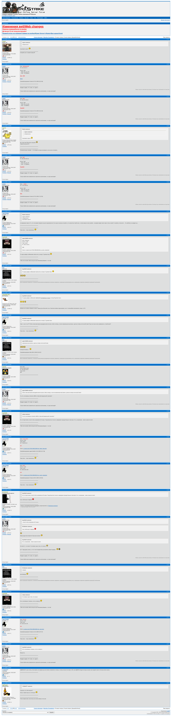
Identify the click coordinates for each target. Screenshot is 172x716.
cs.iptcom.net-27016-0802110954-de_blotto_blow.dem (35, 448)
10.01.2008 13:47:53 (6, 591)
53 (10, 37)
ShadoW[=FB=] (6, 294)
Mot (3, 267)
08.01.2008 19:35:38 (6, 364)
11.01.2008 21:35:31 (6, 667)
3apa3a (4, 366)
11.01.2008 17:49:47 (6, 643)
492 (21, 37)
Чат (35, 17)
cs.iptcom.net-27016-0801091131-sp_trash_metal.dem (35, 475)
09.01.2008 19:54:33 (6, 564)
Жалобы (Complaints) (49, 37)
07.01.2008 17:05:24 (6, 155)
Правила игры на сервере (11, 33)
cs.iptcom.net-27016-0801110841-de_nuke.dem (33, 629)
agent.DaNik (5, 213)
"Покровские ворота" (53, 505)
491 (19, 37)
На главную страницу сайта (8, 15)
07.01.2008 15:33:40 (6, 96)
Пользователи (15, 17)
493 (23, 37)
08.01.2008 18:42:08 (6, 315)
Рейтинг (4, 57)
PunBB (168, 711)
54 (12, 37)
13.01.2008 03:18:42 (6, 682)
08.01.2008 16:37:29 (6, 265)
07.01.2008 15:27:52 (6, 64)
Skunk (4, 41)
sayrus (4, 128)
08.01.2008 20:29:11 (6, 387)
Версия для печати (165, 20)
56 (14, 37)
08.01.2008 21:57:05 (6, 410)
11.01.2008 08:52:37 (6, 617)
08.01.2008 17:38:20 (6, 292)
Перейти (4, 711)
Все (25, 37)
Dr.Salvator (5, 492)
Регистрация (40, 17)
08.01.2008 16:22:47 (6, 235)
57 (16, 37)
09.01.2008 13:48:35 (6, 489)
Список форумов (6, 17)
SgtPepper (5, 685)
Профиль (4, 59)
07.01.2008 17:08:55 (6, 181)
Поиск (31, 17)
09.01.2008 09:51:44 (6, 436)
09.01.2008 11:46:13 (6, 463)
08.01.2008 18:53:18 (6, 337)
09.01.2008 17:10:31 (6, 516)
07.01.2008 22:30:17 (6, 211)
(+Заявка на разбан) (28, 33)
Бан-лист (27, 17)
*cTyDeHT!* (5, 670)
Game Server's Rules (42, 33)
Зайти (45, 17)
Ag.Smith (4, 237)
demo (21, 78)
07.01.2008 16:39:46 (6, 125)
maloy (4, 66)
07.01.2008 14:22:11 (6, 39)
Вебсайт (9, 81)
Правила (21, 17)
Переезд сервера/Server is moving (14, 29)
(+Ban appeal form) (56, 33)
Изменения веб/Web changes (23, 26)
